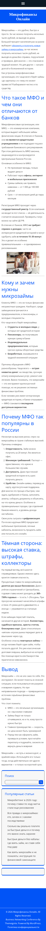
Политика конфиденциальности (23, 927)
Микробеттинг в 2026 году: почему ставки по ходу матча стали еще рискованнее (23, 804)
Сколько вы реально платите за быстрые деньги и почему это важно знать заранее (23, 830)
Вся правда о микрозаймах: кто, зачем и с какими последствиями (22, 817)
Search (41, 782)
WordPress (35, 923)
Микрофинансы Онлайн (25, 911)
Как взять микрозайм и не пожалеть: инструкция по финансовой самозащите (22, 856)
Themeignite (11, 923)
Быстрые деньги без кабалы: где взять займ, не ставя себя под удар (23, 843)
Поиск (9, 776)
